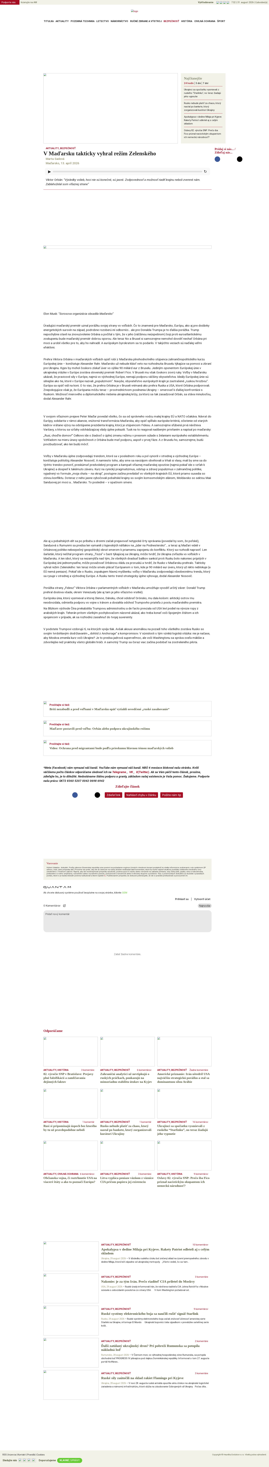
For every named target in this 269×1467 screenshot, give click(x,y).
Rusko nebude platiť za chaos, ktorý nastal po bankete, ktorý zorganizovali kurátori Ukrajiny (202, 106)
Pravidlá (30, 1454)
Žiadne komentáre (198, 1070)
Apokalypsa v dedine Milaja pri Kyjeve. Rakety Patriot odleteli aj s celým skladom (203, 120)
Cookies (40, 1454)
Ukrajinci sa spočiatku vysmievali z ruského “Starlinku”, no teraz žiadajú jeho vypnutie (202, 93)
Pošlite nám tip (171, 795)
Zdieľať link (113, 795)
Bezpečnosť (171, 21)
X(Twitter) (142, 772)
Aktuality (62, 21)
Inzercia (11, 1454)
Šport (221, 21)
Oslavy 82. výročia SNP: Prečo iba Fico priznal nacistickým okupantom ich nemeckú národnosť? (202, 134)
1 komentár (88, 1122)
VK (131, 772)
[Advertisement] (134, 49)
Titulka (49, 21)
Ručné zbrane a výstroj (146, 21)
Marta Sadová (55, 159)
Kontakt (21, 1454)
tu (105, 876)
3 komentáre (87, 1070)
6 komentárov (144, 1070)
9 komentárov (201, 1174)
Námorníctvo (119, 21)
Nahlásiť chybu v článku (141, 795)
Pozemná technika (82, 21)
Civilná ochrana (204, 21)
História (186, 21)
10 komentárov (200, 1244)
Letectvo (102, 21)
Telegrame (119, 772)
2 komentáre (201, 1341)
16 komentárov (200, 1122)
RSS (4, 1454)
